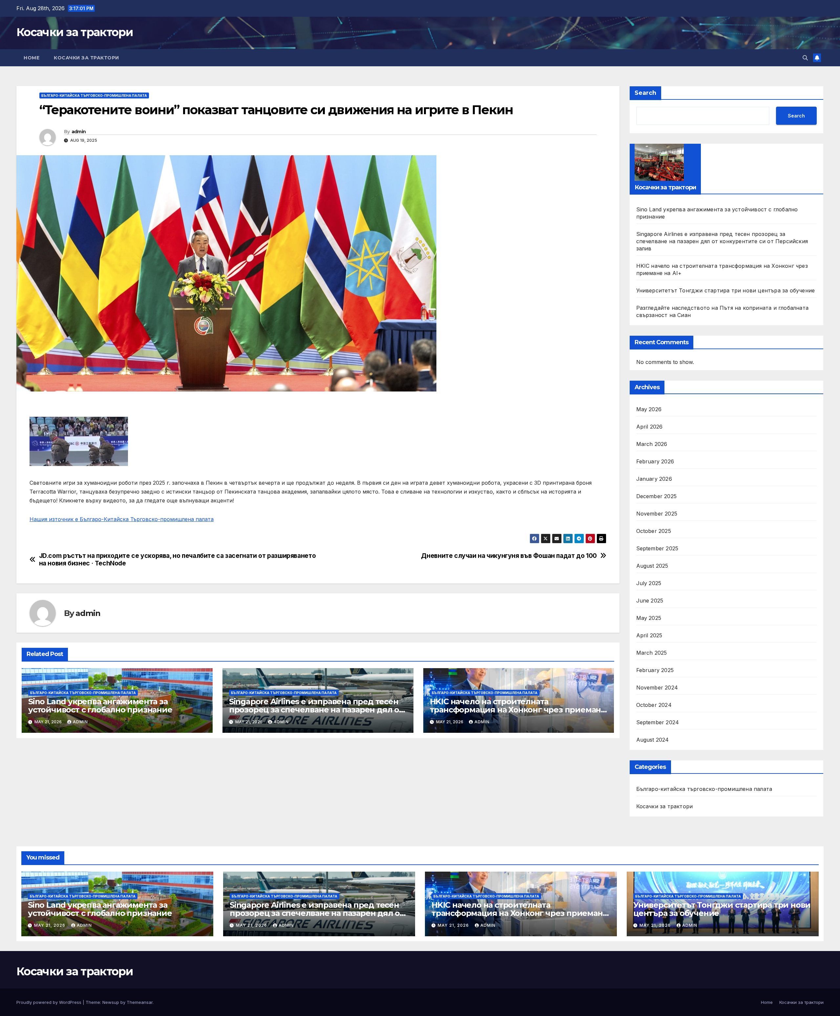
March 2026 (651, 444)
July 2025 (649, 583)
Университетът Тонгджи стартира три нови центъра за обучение (725, 290)
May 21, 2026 (50, 925)
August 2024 (652, 739)
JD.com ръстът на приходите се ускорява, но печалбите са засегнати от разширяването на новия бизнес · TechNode (177, 559)
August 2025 (652, 565)
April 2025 (649, 635)
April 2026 (649, 426)
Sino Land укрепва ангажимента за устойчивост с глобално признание (100, 705)
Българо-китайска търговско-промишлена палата (94, 95)
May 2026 (649, 409)
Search (645, 92)
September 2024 (657, 722)
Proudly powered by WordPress (49, 1002)
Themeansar (140, 1002)
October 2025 (653, 531)
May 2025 (649, 618)
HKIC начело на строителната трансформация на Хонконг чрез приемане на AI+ (518, 710)
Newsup (110, 1002)
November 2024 (657, 687)
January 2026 (654, 479)
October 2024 (654, 705)
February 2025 (655, 670)
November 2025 (657, 513)
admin (79, 132)
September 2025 (657, 548)
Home (31, 58)
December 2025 (656, 496)
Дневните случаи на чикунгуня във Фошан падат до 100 (509, 556)
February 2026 (655, 461)
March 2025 (651, 652)
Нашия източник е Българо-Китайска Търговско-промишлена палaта (122, 519)
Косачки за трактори (74, 32)
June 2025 (649, 600)
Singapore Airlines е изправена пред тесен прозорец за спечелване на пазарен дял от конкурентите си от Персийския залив (316, 710)
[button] (805, 57)
